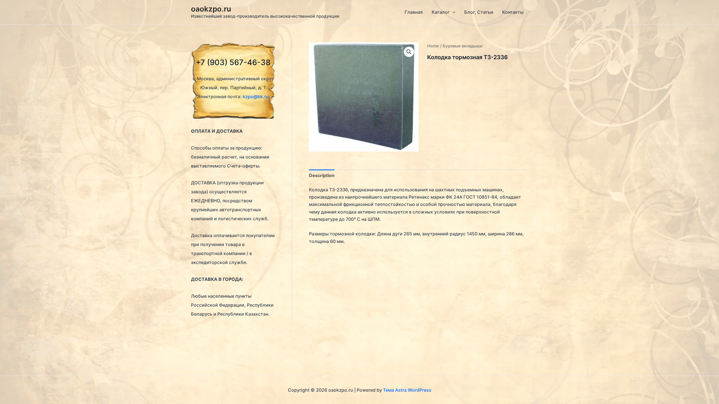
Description (322, 175)
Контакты (513, 12)
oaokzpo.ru (211, 8)
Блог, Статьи (478, 12)
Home (433, 46)
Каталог (441, 12)
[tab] (322, 175)
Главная (414, 12)
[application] (452, 12)
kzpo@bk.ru (256, 96)
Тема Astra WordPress (407, 390)
